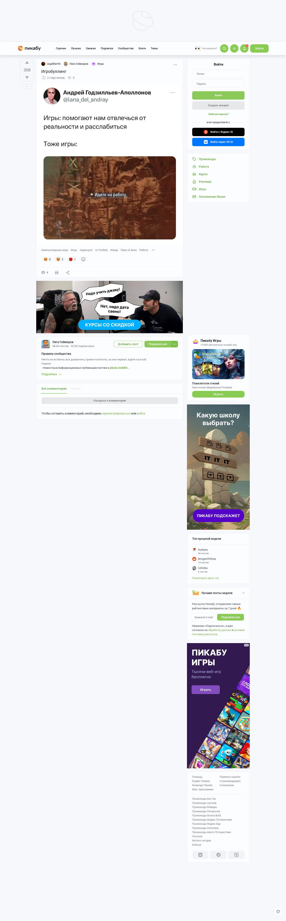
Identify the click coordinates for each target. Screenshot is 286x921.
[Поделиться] (67, 272)
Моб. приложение (202, 789)
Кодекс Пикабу (201, 781)
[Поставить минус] (27, 77)
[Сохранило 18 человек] (56, 272)
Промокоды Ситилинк (205, 828)
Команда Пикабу (202, 785)
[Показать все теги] (153, 249)
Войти (259, 48)
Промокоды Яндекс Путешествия (212, 819)
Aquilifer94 (53, 63)
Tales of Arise (128, 250)
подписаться (230, 617)
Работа (143, 250)
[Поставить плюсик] (27, 62)
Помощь (197, 776)
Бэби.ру (196, 844)
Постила (197, 836)
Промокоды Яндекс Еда (206, 823)
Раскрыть (110, 400)
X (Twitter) (101, 250)
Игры (74, 250)
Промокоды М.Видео (204, 807)
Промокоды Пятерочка (206, 811)
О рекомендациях (230, 781)
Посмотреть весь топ (205, 578)
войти (141, 413)
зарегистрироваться (116, 413)
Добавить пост (128, 344)
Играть (218, 394)
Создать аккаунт (218, 105)
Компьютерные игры (54, 250)
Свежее (91, 48)
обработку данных (219, 630)
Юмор (114, 250)
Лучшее (76, 48)
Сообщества (126, 48)
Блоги (142, 48)
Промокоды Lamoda (204, 803)
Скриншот (86, 250)
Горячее (61, 48)
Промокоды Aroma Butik (206, 815)
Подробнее (49, 374)
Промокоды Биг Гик (204, 798)
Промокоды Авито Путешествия (211, 832)
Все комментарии (54, 388)
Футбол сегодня (201, 840)
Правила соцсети (230, 776)
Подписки (107, 48)
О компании (227, 785)
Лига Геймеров (62, 342)
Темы (154, 48)
